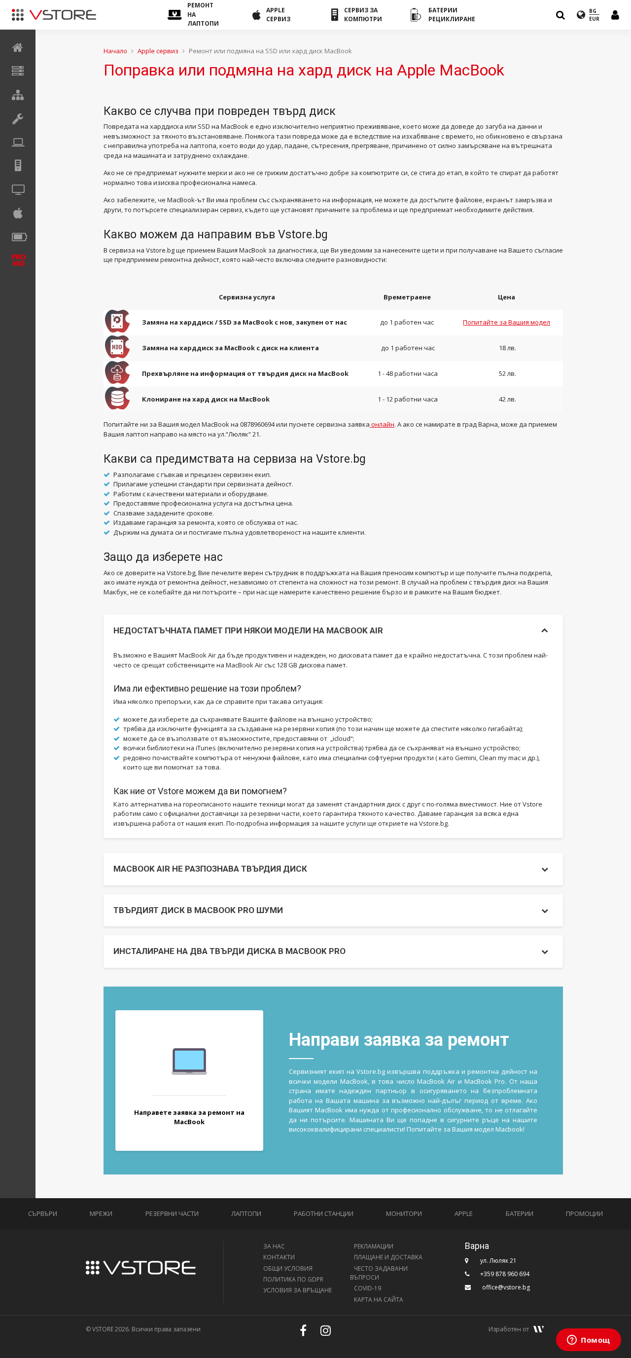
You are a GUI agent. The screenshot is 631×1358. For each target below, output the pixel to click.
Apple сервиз (158, 50)
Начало (115, 50)
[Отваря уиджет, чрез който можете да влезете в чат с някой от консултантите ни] (588, 1340)
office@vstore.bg (506, 1287)
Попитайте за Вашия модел (506, 322)
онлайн (382, 424)
